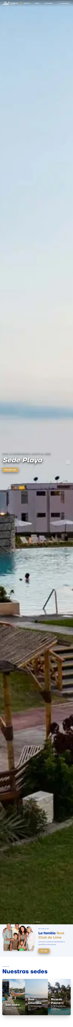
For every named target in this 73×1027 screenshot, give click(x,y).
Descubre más (10, 470)
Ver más (44, 951)
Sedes (37, 3)
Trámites (26, 3)
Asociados (65, 3)
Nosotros (14, 3)
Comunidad (48, 3)
